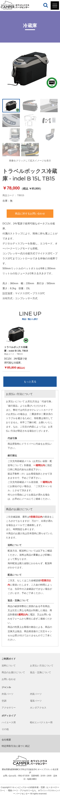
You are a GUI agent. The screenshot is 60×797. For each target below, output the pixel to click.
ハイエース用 (9, 722)
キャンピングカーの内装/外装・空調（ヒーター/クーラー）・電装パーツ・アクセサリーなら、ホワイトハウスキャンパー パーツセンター (30, 790)
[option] (30, 68)
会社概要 (6, 739)
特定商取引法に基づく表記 (16, 746)
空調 (4, 700)
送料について (9, 665)
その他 (5, 729)
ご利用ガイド (9, 658)
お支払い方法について (41, 665)
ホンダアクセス (38, 707)
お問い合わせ (9, 679)
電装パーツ (36, 700)
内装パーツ (36, 694)
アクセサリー (9, 707)
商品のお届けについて (13, 672)
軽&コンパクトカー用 (41, 722)
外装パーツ (7, 694)
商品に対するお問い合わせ (30, 213)
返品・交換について (40, 672)
